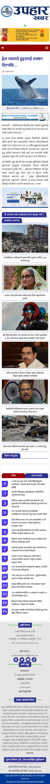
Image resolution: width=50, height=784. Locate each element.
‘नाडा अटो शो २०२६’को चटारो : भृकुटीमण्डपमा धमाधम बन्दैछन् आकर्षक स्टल (29, 577)
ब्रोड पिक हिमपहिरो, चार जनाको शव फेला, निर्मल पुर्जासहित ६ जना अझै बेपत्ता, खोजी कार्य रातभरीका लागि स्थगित (25, 337)
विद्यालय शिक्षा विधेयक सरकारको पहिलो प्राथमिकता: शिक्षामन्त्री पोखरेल (27, 603)
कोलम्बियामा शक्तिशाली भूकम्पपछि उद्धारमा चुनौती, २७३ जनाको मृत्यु (25, 259)
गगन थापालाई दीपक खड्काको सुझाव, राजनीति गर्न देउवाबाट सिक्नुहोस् (29, 568)
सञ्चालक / (21, 679)
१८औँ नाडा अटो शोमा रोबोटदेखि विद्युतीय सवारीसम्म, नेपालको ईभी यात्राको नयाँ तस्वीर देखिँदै (28, 484)
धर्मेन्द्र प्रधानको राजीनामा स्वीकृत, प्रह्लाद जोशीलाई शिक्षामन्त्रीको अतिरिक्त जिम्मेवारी (25, 375)
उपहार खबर (9, 71)
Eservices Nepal (37, 782)
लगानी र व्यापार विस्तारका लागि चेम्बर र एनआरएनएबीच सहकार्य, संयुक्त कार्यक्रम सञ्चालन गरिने (27, 559)
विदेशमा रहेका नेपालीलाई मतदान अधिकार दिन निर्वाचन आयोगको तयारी (29, 540)
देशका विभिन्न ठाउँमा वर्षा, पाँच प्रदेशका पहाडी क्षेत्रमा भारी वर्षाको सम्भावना (28, 585)
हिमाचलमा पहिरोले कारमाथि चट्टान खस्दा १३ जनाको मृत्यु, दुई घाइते (25, 448)
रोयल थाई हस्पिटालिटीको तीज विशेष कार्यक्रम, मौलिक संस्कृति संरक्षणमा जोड (29, 532)
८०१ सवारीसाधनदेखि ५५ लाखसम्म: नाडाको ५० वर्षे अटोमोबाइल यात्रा (29, 594)
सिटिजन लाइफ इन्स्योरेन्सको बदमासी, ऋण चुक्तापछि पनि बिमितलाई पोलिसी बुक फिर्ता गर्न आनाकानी (29, 503)
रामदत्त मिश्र (25, 683)
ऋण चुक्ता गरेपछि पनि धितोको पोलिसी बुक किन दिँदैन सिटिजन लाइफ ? (30, 611)
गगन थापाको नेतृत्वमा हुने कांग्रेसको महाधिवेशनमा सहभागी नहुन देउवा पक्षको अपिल (29, 512)
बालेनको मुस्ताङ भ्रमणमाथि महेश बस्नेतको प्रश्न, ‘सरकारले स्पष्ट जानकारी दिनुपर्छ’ (29, 549)
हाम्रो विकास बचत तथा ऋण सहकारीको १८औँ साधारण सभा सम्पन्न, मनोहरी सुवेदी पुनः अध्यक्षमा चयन (29, 523)
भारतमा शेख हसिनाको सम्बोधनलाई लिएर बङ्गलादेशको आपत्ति (25, 297)
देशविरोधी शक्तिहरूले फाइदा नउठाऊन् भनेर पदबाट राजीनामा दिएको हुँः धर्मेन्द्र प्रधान (25, 410)
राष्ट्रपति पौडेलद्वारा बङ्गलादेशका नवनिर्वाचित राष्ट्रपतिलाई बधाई (28, 493)
